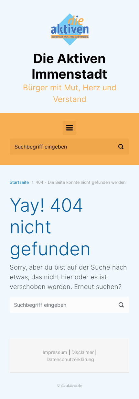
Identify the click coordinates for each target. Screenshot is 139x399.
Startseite (19, 182)
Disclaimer (82, 352)
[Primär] (69, 128)
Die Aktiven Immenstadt (69, 66)
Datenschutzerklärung (70, 359)
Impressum (55, 352)
